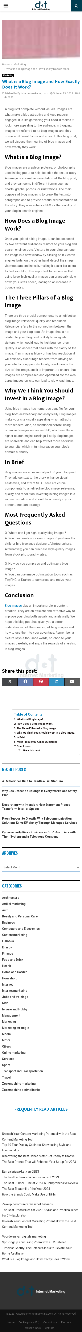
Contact (49, 1327)
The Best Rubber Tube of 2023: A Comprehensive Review (40, 1183)
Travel (6, 1077)
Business (8, 922)
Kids (5, 1003)
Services (8, 1059)
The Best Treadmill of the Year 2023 (26, 1188)
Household (9, 978)
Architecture (10, 897)
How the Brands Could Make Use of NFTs (29, 1194)
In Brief (21, 737)
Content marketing (14, 935)
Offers (6, 1046)
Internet (7, 984)
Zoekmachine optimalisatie (21, 1089)
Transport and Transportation (22, 1071)
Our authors (50, 1322)
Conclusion (23, 746)
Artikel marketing (14, 904)
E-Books (8, 941)
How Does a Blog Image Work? (35, 723)
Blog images (13, 606)
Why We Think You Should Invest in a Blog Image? (46, 732)
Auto (5, 910)
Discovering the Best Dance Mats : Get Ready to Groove (38, 1156)
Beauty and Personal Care (20, 916)
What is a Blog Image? (30, 719)
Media (6, 1034)
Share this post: (31, 750)
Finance (7, 953)
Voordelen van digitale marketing (24, 1236)
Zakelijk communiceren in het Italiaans (27, 1204)
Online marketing (14, 1052)
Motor (6, 1040)
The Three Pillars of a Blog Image (36, 728)
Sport (6, 1065)
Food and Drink (12, 959)
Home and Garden (14, 972)
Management (11, 1015)
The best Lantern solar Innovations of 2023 (30, 1177)
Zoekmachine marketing (19, 1083)
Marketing (8, 75)
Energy (7, 947)
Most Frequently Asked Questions (37, 741)
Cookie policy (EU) (29, 1322)
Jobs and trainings (15, 997)
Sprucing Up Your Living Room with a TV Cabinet (34, 1242)
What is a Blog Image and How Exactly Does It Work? (36, 1259)
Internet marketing (14, 990)
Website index (33, 1327)
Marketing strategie (15, 1028)
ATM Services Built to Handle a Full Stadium (32, 781)
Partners (66, 1322)
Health (6, 966)
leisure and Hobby (14, 1009)
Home (11, 1322)
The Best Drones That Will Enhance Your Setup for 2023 (39, 1161)
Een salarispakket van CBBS (20, 1171)
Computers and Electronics (21, 928)
